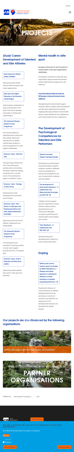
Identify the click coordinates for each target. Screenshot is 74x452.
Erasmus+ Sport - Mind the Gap (13, 155)
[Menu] (70, 12)
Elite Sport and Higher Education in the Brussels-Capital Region (13, 96)
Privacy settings (37, 419)
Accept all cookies (64, 447)
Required (8, 439)
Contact (68, 6)
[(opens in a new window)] (10, 420)
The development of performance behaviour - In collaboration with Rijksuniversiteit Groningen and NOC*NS (49, 190)
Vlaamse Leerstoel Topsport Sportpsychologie (49, 155)
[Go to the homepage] (17, 12)
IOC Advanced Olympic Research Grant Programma (12, 233)
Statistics (8, 442)
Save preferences (9, 447)
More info (6, 435)
